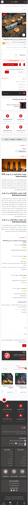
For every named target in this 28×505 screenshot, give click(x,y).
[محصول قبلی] (26, 9)
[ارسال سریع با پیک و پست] (20, 416)
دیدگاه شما (23, 312)
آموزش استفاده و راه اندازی (7, 409)
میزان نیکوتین (22, 55)
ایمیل (24, 334)
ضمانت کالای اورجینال (20, 409)
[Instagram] (16, 490)
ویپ (23, 216)
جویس (18, 182)
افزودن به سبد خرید (10, 64)
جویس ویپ (22, 6)
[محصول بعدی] (23, 9)
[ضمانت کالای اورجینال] (20, 406)
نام (25, 328)
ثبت (7, 71)
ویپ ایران (12, 1)
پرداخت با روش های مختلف (7, 419)
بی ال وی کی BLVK (5, 78)
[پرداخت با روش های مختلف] (7, 416)
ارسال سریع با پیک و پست (20, 419)
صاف (16, 57)
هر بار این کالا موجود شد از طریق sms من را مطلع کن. (14, 69)
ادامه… (17, 433)
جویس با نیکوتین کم (16, 6)
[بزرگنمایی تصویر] (23, 34)
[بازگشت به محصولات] (24, 9)
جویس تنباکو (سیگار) (8, 6)
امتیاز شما (23, 309)
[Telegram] (11, 490)
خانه (26, 6)
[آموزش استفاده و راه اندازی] (7, 406)
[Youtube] (14, 490)
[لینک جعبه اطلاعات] (2, 2)
